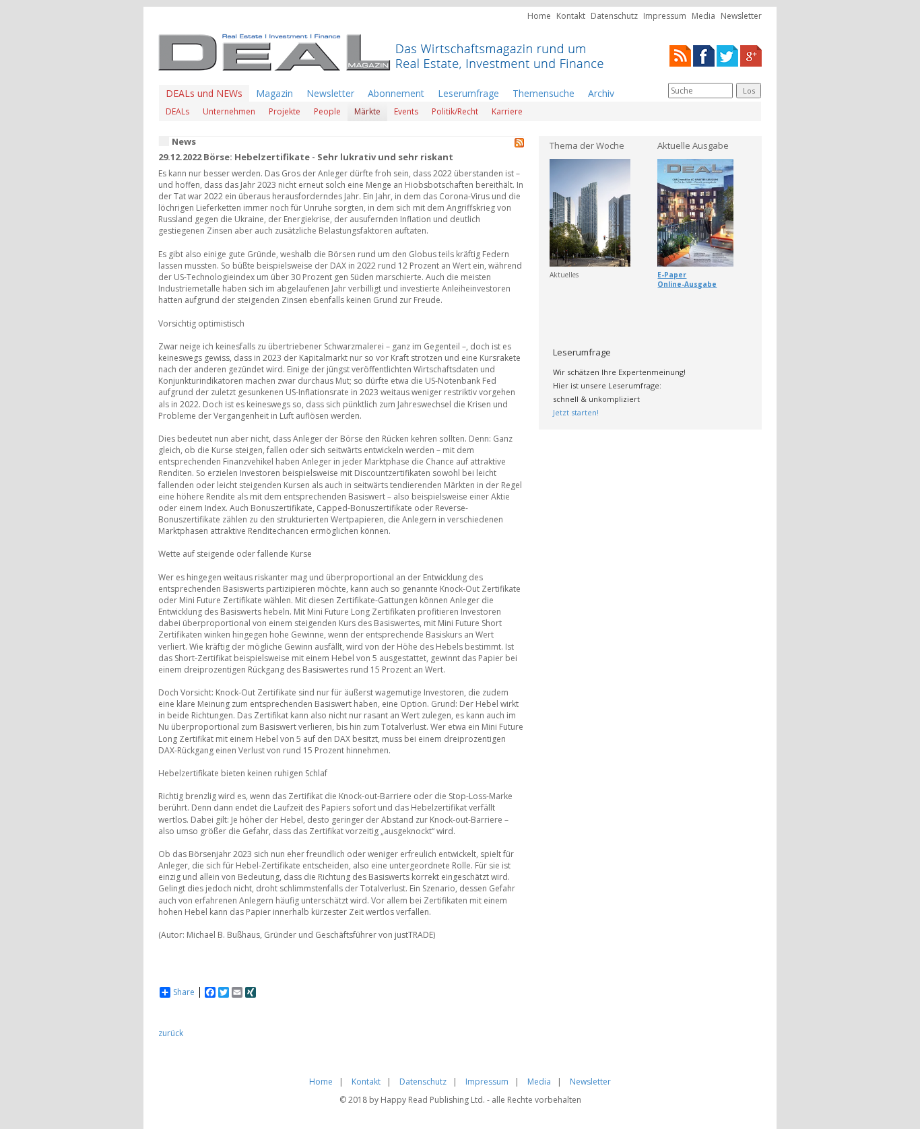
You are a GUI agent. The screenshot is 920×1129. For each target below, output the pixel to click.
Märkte (367, 111)
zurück (170, 1033)
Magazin (274, 93)
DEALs (177, 111)
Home (539, 16)
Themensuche (543, 93)
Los (749, 90)
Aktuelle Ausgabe (693, 145)
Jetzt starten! (576, 412)
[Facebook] (704, 55)
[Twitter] (727, 55)
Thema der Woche (587, 145)
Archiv (601, 93)
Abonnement (396, 93)
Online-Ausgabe (687, 284)
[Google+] (751, 55)
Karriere (507, 111)
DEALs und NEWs (204, 93)
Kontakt (570, 16)
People (327, 111)
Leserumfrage (468, 93)
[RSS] (680, 55)
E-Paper (671, 274)
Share (184, 992)
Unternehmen (229, 111)
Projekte (284, 111)
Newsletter (741, 16)
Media (703, 16)
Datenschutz (614, 16)
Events (406, 111)
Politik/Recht (455, 111)
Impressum (664, 16)
